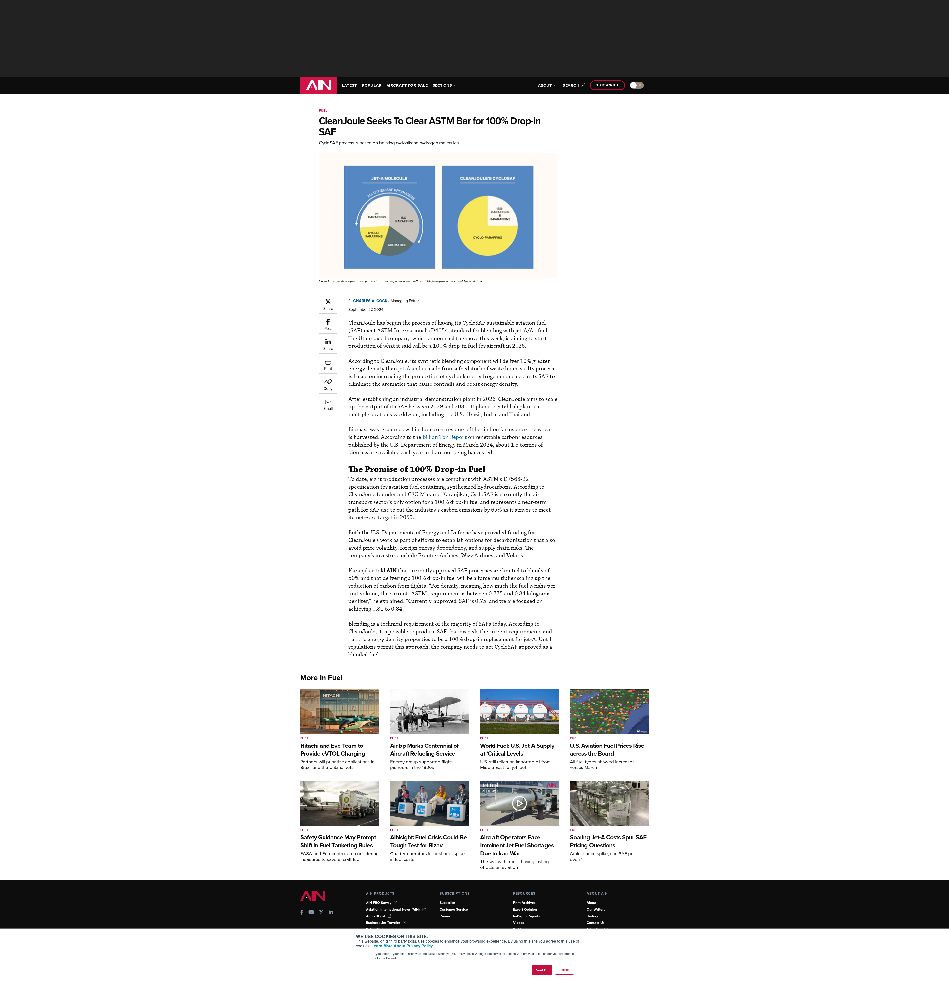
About (591, 903)
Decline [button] (564, 969)
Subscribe (607, 85)
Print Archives (524, 903)
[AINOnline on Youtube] (311, 913)
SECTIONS (442, 85)
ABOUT (545, 85)
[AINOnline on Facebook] (301, 913)
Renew (445, 916)
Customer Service (454, 909)
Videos (518, 923)
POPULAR (371, 85)
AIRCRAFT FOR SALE (407, 85)
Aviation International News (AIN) (393, 909)
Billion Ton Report (444, 437)
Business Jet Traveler (383, 923)
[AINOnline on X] (321, 913)
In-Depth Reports (526, 916)
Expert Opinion (525, 909)
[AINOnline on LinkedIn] (331, 913)
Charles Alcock (370, 301)
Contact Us (595, 923)
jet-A (404, 368)
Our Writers (596, 909)
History (592, 916)
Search (571, 85)
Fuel (323, 110)
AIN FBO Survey (378, 903)
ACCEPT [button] (542, 969)
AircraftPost (375, 916)
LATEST (349, 85)
